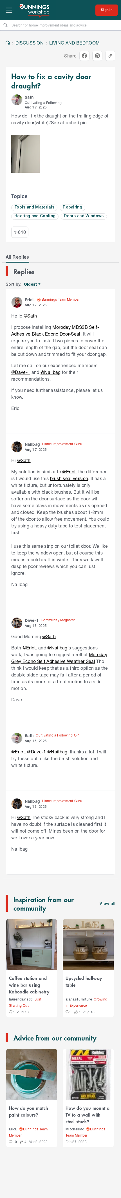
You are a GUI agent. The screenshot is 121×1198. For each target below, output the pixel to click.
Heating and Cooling (34, 216)
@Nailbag (51, 372)
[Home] (8, 43)
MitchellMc (75, 1129)
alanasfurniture (79, 999)
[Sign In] (106, 10)
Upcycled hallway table (84, 981)
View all (107, 904)
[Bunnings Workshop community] (35, 10)
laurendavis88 (21, 999)
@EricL (69, 471)
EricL (13, 1129)
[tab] (17, 257)
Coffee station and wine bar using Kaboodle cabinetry (29, 985)
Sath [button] (29, 97)
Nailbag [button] (32, 444)
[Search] (5, 25)
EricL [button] (30, 299)
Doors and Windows (84, 216)
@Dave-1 (20, 372)
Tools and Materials (34, 207)
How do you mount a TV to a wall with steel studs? (87, 1114)
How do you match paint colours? (28, 1111)
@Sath (30, 315)
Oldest (31, 284)
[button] (17, 99)
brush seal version (69, 478)
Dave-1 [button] (32, 620)
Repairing (72, 207)
